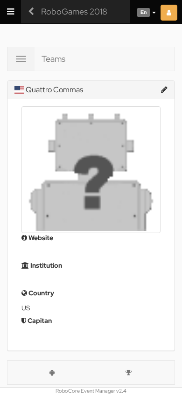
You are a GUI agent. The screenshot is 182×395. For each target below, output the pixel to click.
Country (40, 293)
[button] (143, 11)
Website (40, 238)
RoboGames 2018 (74, 11)
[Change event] (31, 11)
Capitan (39, 320)
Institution (45, 265)
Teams (53, 58)
